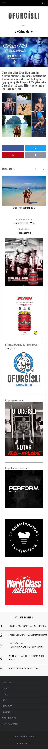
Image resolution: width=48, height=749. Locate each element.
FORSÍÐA (6, 682)
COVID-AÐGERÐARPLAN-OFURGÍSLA (27, 626)
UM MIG (5, 688)
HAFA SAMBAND (10, 724)
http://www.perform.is (17, 468)
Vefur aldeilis (28, 737)
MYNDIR (6, 712)
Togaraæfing (24, 231)
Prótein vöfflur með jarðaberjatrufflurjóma (28, 635)
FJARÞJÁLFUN (9, 718)
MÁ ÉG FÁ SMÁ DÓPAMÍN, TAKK (24, 668)
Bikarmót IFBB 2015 (24, 221)
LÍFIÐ (23, 26)
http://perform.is (14, 400)
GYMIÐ (5, 694)
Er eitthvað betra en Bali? (24, 207)
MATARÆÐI (7, 706)
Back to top (22, 743)
